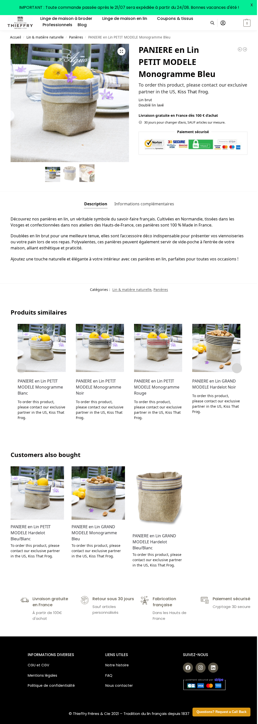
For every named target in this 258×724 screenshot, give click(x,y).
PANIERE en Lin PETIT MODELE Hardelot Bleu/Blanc (31, 533)
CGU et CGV (38, 665)
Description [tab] (95, 204)
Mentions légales (42, 675)
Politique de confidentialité (51, 685)
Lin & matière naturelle (45, 37)
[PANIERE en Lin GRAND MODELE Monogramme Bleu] (98, 493)
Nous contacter (119, 685)
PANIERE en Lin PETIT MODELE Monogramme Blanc (40, 387)
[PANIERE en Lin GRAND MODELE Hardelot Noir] (216, 348)
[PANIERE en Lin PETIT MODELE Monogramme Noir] (100, 348)
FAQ (108, 675)
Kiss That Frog (193, 92)
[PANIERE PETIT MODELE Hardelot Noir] (239, 49)
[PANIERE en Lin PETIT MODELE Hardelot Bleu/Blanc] (37, 493)
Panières (76, 37)
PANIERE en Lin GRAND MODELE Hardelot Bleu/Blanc (154, 542)
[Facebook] (188, 668)
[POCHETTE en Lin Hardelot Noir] (244, 49)
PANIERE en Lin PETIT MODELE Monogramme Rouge (156, 387)
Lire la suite (42, 428)
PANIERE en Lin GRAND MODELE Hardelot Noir (214, 384)
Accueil (15, 37)
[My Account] (223, 22)
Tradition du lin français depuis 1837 (156, 713)
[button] (240, 22)
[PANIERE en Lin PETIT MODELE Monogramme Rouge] (158, 348)
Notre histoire (117, 665)
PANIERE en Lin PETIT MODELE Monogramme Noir (98, 387)
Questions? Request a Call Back (221, 712)
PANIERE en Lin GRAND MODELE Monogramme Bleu (94, 533)
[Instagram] (201, 668)
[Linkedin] (213, 668)
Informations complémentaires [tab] (144, 204)
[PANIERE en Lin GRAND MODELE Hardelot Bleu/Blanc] (159, 497)
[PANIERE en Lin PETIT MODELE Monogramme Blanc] (42, 348)
